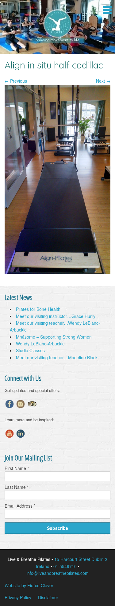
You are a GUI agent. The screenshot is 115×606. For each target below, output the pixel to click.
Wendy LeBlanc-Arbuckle (40, 343)
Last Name (17, 487)
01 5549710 (65, 566)
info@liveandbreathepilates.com (57, 573)
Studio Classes (30, 350)
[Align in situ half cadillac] (57, 272)
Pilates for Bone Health (38, 309)
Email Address (20, 506)
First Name (17, 468)
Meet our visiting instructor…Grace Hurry (55, 316)
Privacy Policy (18, 597)
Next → (103, 81)
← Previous (16, 81)
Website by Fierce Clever (29, 585)
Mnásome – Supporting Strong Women (54, 337)
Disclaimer (48, 597)
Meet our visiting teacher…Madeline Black (57, 357)
